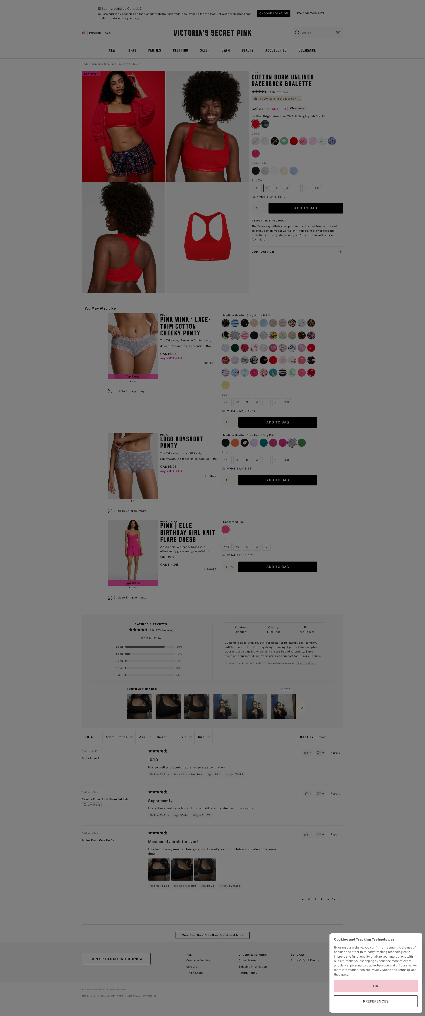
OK (376, 986)
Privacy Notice (381, 970)
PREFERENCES (376, 1001)
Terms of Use (407, 970)
